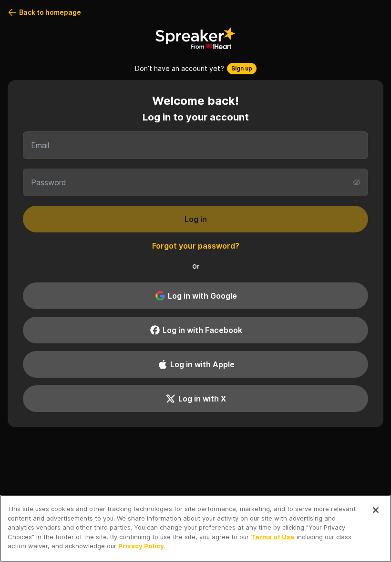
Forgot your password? (195, 246)
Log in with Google (202, 296)
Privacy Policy (141, 546)
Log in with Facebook (202, 330)
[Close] (375, 510)
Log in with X (202, 398)
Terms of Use (273, 537)
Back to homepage (50, 12)
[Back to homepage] (195, 38)
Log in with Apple (202, 364)
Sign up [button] (241, 68)
